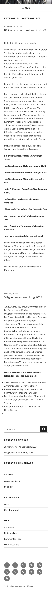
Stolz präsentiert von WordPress (18, 586)
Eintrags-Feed (11, 533)
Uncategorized (11, 510)
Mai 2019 (8, 487)
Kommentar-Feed (12, 539)
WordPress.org (11, 544)
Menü (27, 8)
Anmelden (9, 527)
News (7, 504)
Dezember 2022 (12, 481)
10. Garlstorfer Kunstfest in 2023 (25, 30)
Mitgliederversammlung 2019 (23, 297)
